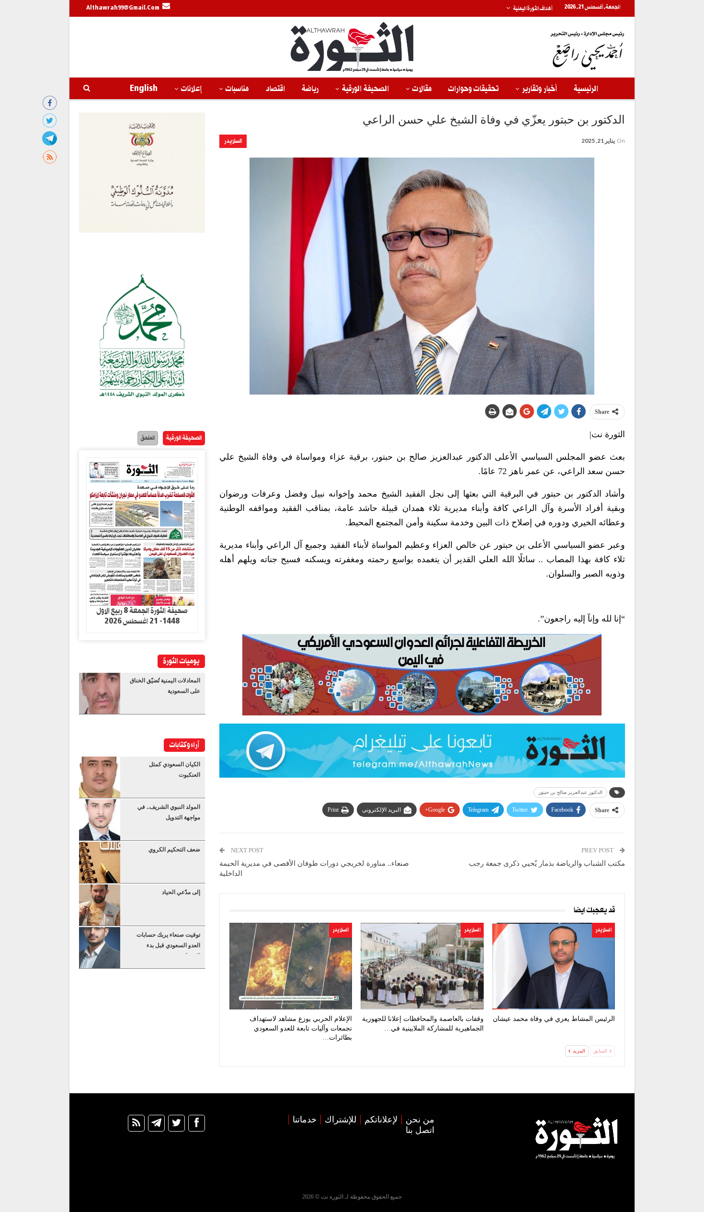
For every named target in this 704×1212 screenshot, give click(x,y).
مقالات (421, 88)
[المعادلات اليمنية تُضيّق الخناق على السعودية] (99, 693)
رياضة (310, 88)
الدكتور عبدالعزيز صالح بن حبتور (570, 792)
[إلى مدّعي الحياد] (99, 905)
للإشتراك (340, 1119)
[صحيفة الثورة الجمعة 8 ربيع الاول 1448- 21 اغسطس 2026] (142, 532)
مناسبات (237, 88)
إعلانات (191, 88)
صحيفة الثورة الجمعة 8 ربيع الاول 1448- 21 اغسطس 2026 (142, 616)
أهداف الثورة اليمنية (532, 8)
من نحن (420, 1119)
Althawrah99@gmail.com (122, 8)
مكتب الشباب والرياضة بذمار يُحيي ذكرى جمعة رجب (547, 863)
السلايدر (233, 141)
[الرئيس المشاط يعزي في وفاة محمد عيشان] (553, 966)
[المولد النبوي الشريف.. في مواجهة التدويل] (99, 819)
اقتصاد (275, 88)
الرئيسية (586, 88)
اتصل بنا (420, 1130)
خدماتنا (305, 1119)
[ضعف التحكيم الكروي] (99, 862)
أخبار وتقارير (539, 88)
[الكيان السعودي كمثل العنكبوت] (99, 777)
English (144, 88)
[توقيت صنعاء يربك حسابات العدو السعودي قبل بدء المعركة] (99, 947)
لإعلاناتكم (380, 1119)
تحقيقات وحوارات (473, 88)
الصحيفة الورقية (365, 88)
